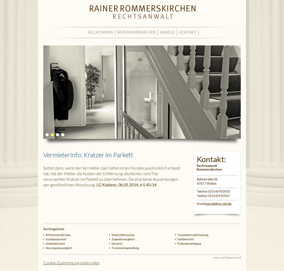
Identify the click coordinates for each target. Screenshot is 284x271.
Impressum (219, 257)
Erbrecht (117, 243)
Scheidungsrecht (56, 239)
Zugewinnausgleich (123, 239)
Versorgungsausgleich (59, 248)
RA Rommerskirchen (136, 32)
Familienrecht (185, 239)
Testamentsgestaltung (125, 248)
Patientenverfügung (189, 243)
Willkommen (100, 32)
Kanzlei (167, 32)
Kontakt (187, 32)
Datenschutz (233, 257)
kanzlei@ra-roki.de (218, 203)
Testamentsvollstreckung (192, 235)
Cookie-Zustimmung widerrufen (71, 262)
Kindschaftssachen (123, 235)
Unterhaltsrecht (55, 243)
